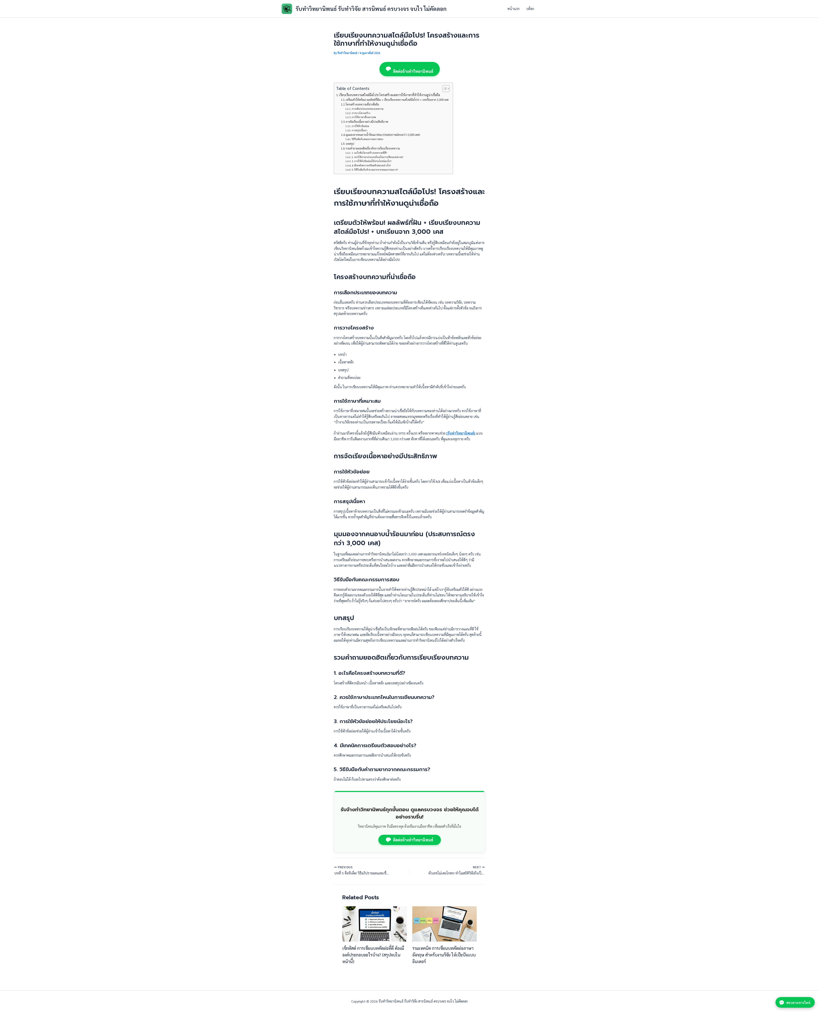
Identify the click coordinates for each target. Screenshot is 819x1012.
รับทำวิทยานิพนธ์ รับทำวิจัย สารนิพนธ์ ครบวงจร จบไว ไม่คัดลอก (371, 8)
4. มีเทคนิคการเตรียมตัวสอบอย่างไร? (371, 165)
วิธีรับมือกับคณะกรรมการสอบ (367, 139)
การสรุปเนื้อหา (359, 130)
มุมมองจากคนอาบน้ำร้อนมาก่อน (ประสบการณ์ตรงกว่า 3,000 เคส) (383, 134)
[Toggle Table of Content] (444, 88)
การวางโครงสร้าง (361, 113)
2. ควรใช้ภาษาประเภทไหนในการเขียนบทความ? (377, 157)
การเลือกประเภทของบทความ (367, 108)
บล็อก (530, 8)
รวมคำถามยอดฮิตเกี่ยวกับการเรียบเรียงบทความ (373, 148)
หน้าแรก (513, 8)
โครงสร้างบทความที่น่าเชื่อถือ (362, 104)
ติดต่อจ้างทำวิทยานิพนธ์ (413, 71)
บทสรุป (350, 143)
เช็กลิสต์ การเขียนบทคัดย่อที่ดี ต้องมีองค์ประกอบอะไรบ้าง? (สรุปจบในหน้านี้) (373, 954)
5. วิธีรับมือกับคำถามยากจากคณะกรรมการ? (375, 169)
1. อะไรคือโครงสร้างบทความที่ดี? (369, 152)
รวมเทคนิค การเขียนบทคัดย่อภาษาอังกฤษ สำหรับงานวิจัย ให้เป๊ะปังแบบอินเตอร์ (444, 954)
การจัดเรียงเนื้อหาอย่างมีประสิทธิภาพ (367, 121)
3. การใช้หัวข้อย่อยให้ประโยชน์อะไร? (371, 161)
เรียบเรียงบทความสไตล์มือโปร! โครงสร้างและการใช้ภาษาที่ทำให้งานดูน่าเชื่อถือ (389, 95)
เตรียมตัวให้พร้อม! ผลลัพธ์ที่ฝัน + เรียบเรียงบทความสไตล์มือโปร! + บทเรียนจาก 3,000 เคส (397, 99)
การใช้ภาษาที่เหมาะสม (364, 117)
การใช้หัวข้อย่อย (360, 126)
